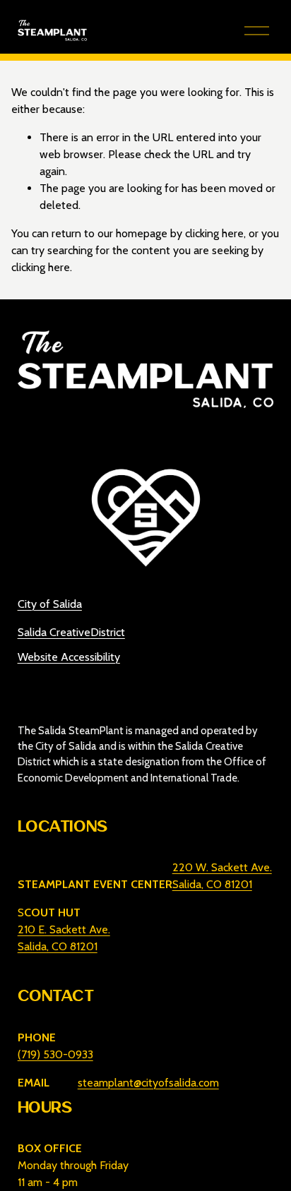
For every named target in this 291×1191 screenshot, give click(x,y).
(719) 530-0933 (55, 1054)
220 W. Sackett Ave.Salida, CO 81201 (222, 876)
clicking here (214, 233)
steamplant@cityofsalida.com (148, 1082)
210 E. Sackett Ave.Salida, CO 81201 (64, 938)
